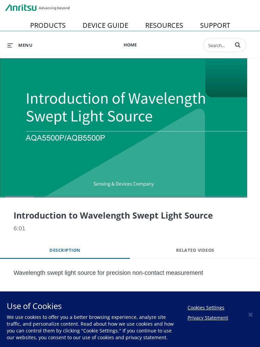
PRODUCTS (48, 25)
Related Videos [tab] (195, 250)
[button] (238, 45)
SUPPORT (215, 25)
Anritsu (37, 7)
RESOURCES (164, 25)
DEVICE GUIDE (105, 25)
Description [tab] (65, 250)
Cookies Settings (206, 307)
